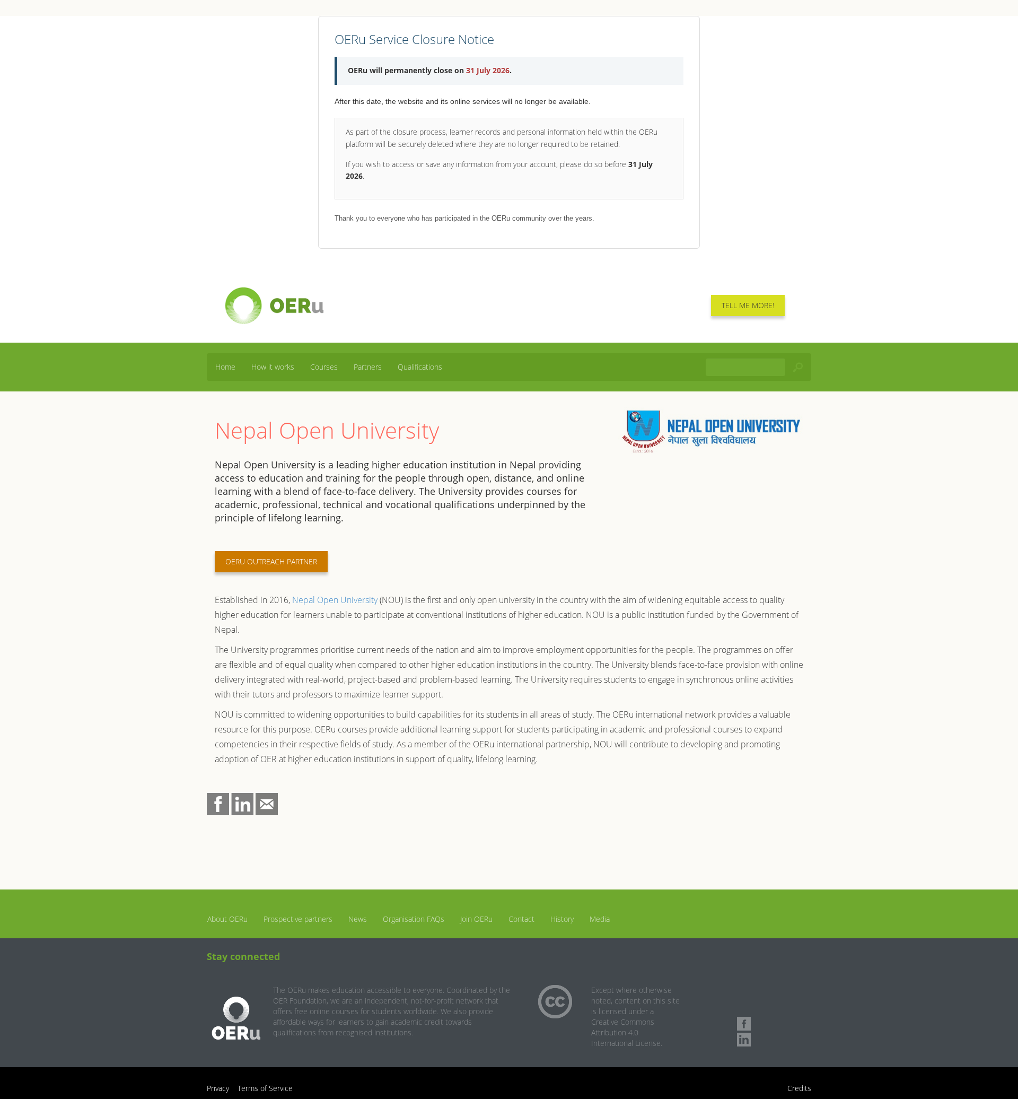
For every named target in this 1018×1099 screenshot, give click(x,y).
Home (225, 367)
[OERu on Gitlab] (744, 1008)
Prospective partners (298, 919)
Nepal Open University (335, 600)
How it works (272, 367)
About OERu (227, 919)
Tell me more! (748, 305)
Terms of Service (265, 1088)
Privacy (218, 1088)
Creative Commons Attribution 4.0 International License (626, 1032)
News (357, 919)
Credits (799, 1088)
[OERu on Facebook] (744, 1024)
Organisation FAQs (413, 919)
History (562, 919)
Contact (521, 919)
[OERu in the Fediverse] (744, 992)
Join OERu (476, 919)
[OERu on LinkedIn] (744, 1039)
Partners (368, 367)
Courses (324, 367)
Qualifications (420, 367)
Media (600, 919)
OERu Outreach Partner (271, 561)
